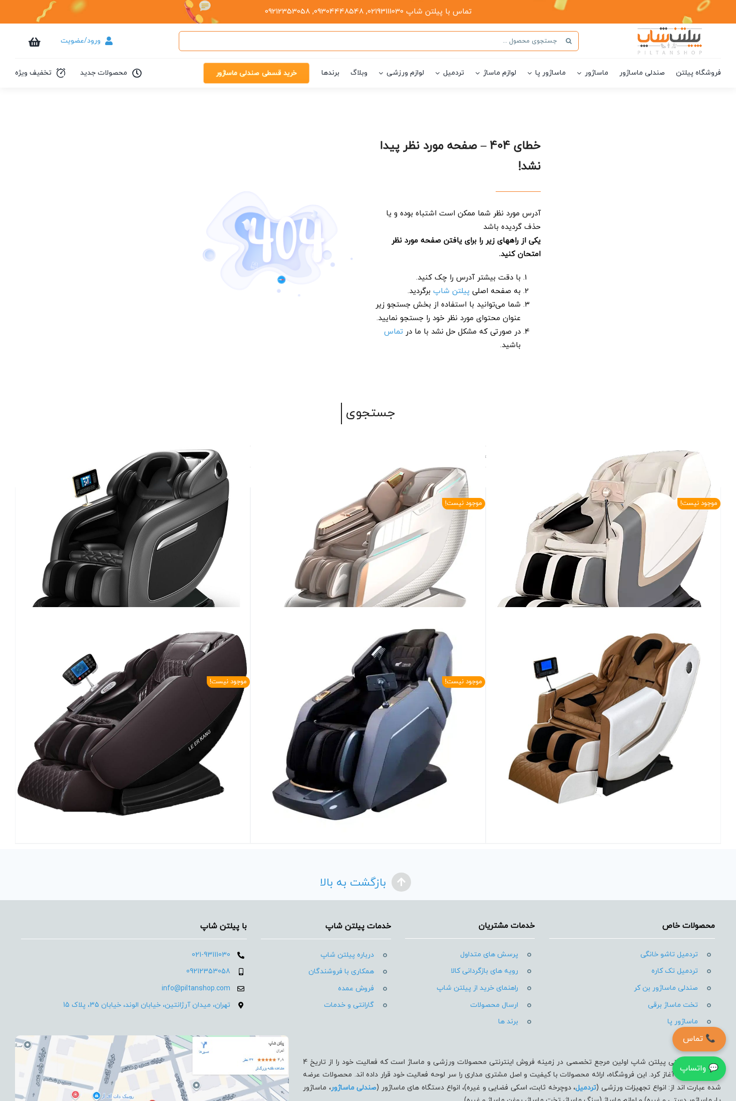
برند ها (508, 1021)
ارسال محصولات (494, 1005)
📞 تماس (699, 1038)
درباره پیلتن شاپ (347, 955)
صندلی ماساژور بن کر (666, 988)
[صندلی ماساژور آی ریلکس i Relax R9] (133, 546)
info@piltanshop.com (196, 988)
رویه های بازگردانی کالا (484, 971)
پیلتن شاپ (451, 291)
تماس (393, 332)
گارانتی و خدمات (349, 1005)
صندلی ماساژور (354, 1087)
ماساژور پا (682, 1021)
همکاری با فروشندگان (341, 971)
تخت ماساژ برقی (673, 1005)
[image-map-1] (152, 1039)
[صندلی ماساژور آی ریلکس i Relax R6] (603, 724)
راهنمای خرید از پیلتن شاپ (477, 988)
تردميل (585, 1087)
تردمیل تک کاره (674, 971)
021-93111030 (211, 955)
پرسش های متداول (489, 954)
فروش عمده (356, 988)
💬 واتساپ (699, 1068)
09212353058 (208, 971)
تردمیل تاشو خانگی (669, 954)
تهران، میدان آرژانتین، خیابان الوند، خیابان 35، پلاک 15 (146, 1005)
